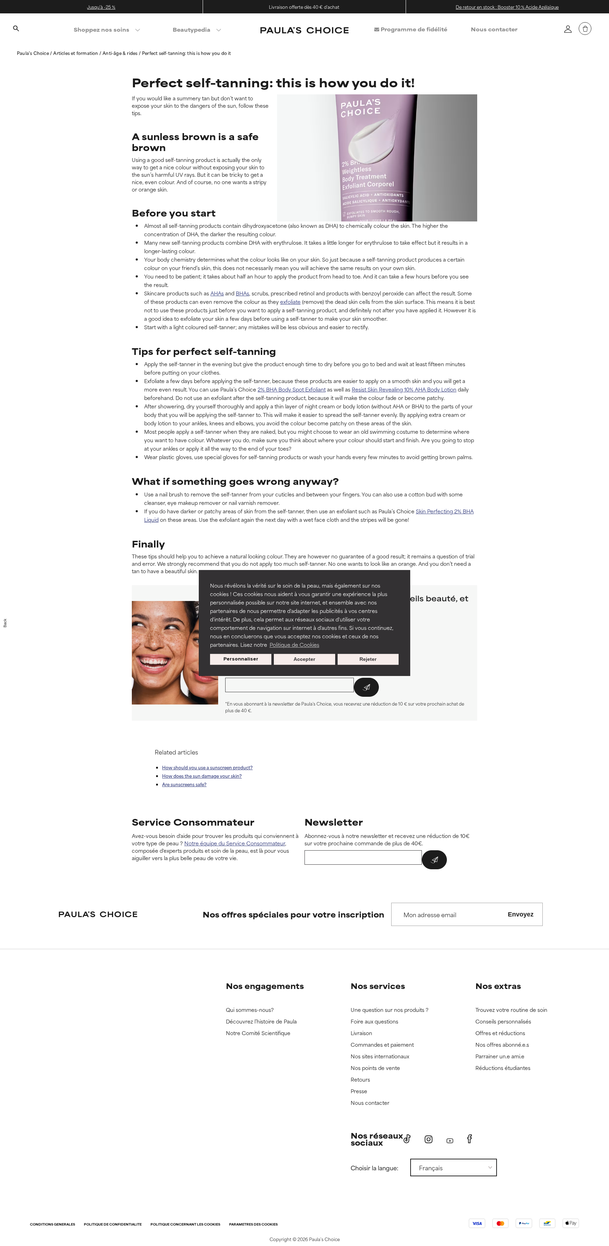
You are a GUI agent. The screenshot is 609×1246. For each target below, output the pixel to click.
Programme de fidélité (413, 29)
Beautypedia (191, 29)
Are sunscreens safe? (184, 784)
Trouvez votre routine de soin (511, 1010)
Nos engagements (265, 985)
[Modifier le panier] (585, 28)
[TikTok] (407, 1139)
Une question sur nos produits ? (390, 1010)
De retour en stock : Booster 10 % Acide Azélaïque (507, 6)
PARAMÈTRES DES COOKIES (253, 1224)
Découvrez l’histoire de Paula (261, 1021)
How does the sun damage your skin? (202, 775)
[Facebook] (469, 1139)
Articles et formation (76, 52)
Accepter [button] (304, 659)
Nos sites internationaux (380, 1056)
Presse (359, 1091)
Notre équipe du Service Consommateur (234, 843)
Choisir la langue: (374, 1167)
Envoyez (521, 914)
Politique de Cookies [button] (294, 644)
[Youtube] (450, 1139)
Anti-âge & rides (121, 52)
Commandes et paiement (382, 1044)
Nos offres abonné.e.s (502, 1044)
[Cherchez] (15, 29)
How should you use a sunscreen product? (207, 767)
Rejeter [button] (367, 659)
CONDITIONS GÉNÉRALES (52, 1224)
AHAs (217, 293)
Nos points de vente (375, 1068)
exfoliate (290, 302)
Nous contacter (494, 29)
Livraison (361, 1033)
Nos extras (498, 985)
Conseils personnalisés (503, 1021)
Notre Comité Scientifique (258, 1033)
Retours (360, 1079)
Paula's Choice (33, 52)
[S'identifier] (568, 28)
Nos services (378, 985)
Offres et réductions (500, 1033)
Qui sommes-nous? (250, 1010)
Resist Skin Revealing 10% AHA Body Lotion (404, 389)
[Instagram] (428, 1139)
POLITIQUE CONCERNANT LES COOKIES (185, 1224)
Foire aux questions (374, 1021)
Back (5, 623)
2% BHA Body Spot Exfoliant (292, 389)
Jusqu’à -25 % (101, 6)
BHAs (242, 293)
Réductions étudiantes (502, 1068)
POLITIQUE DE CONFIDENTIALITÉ (113, 1224)
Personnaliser (240, 659)
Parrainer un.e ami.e (499, 1056)
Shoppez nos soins (101, 29)
